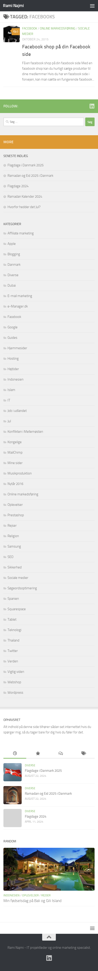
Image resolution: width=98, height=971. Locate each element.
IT (9, 400)
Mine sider (15, 463)
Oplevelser (15, 505)
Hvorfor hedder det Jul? (24, 207)
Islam (11, 390)
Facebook (29, 28)
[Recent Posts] (14, 754)
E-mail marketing (20, 296)
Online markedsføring (57, 28)
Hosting (13, 358)
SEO (10, 557)
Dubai (12, 285)
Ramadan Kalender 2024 (25, 196)
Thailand (13, 640)
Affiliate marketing (21, 233)
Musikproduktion (20, 473)
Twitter (13, 651)
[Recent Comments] (60, 754)
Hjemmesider (17, 348)
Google (13, 327)
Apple (12, 244)
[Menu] (92, 5)
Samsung (14, 546)
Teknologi (14, 630)
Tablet (12, 619)
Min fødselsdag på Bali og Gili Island (32, 900)
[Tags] (83, 754)
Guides (12, 338)
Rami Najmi (13, 5)
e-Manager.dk (18, 306)
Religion (13, 536)
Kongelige (15, 442)
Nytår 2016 (15, 484)
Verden (13, 661)
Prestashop (16, 515)
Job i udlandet (17, 411)
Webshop (14, 682)
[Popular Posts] (37, 754)
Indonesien (15, 379)
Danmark (14, 265)
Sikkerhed (15, 567)
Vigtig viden (16, 672)
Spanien (13, 599)
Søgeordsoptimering (22, 588)
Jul (9, 421)
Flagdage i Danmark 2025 (26, 165)
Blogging (14, 254)
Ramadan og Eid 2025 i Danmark (30, 176)
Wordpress (15, 693)
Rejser (12, 526)
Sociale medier (18, 578)
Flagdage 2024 (18, 186)
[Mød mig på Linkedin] (92, 106)
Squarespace (17, 609)
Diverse (13, 275)
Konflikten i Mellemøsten (25, 432)
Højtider (13, 369)
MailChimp (15, 452)
